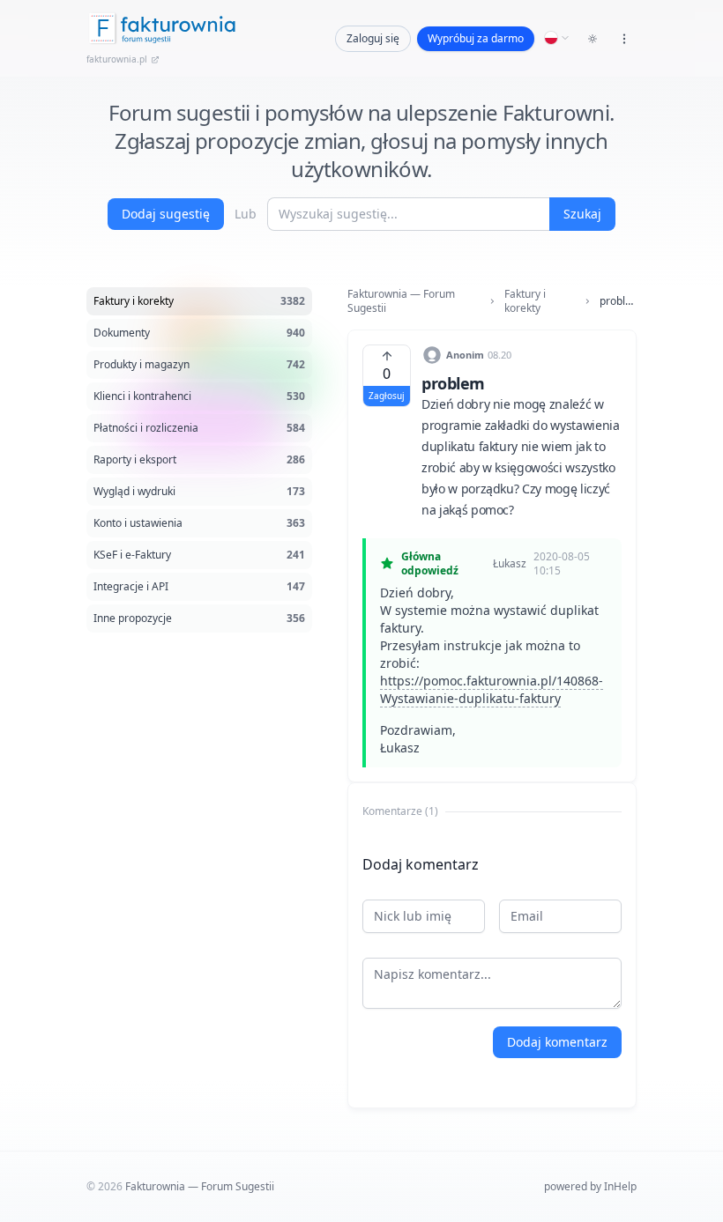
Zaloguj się (373, 38)
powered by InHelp (590, 1186)
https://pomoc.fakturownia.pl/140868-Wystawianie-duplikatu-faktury (491, 689)
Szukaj (582, 213)
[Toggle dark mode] (592, 38)
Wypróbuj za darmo (476, 38)
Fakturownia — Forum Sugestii (401, 301)
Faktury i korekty (525, 301)
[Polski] (557, 38)
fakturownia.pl (116, 59)
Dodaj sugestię (166, 213)
